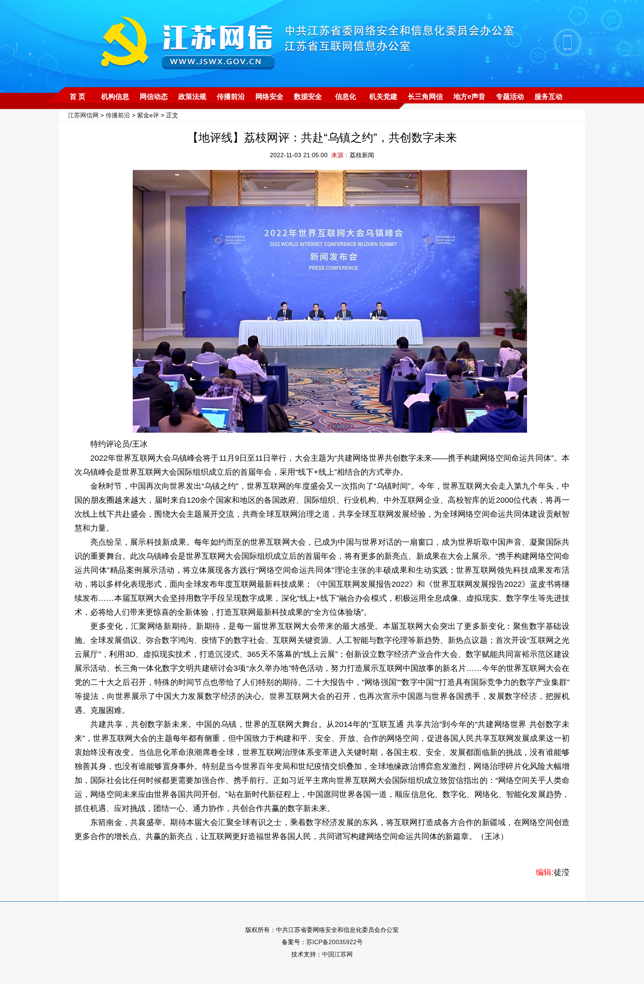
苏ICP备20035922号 (334, 941)
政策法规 (192, 96)
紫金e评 (148, 115)
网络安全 (269, 96)
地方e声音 (469, 96)
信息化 (345, 96)
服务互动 (548, 96)
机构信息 (115, 96)
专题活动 (510, 96)
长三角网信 (425, 96)
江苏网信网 (83, 115)
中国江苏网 (337, 954)
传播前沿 (231, 96)
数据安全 (308, 96)
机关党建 (383, 96)
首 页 (77, 96)
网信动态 (154, 96)
